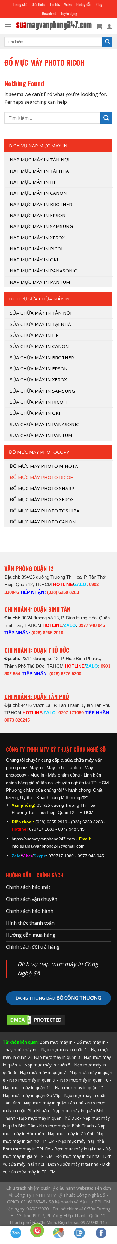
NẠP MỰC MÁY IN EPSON (38, 215)
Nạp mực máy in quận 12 (79, 1087)
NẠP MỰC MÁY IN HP (33, 182)
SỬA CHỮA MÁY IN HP (34, 335)
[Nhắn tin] (80, 1233)
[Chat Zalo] (16, 1233)
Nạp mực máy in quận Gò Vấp (32, 1095)
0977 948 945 (92, 625)
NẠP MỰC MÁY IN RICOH (37, 249)
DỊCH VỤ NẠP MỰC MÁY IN (38, 145)
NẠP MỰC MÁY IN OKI (34, 260)
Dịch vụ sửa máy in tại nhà (73, 1164)
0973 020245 (17, 720)
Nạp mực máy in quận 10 (84, 1080)
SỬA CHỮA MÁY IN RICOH (38, 402)
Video (68, 4)
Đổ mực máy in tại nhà (78, 1156)
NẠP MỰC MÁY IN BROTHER (41, 204)
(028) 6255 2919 (47, 632)
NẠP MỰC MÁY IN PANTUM (40, 282)
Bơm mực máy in (56, 1042)
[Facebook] (101, 1233)
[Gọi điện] (37, 1231)
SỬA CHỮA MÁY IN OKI (35, 413)
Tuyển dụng (69, 13)
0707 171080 (71, 712)
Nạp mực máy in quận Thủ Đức (49, 1118)
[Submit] (107, 42)
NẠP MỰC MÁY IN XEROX (37, 238)
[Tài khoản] (109, 26)
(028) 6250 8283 (63, 592)
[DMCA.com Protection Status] (36, 1019)
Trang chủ (20, 4)
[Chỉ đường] (58, 1233)
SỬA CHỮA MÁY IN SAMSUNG (42, 391)
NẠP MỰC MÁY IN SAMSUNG (41, 226)
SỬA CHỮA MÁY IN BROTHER (42, 357)
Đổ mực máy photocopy (39, 452)
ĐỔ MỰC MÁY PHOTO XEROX (42, 499)
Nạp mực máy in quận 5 (47, 1065)
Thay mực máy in (19, 1049)
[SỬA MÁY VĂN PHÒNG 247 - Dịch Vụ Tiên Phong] (54, 26)
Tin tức (55, 4)
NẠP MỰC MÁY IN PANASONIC (43, 271)
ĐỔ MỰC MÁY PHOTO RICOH (42, 477)
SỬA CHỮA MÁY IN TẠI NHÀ (40, 324)
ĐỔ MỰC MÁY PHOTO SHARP (42, 488)
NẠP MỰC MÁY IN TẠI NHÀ (39, 171)
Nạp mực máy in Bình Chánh (66, 1126)
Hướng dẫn (84, 4)
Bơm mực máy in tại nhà (78, 1149)
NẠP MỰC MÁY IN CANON (38, 193)
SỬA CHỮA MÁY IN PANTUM (41, 435)
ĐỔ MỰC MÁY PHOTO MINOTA (44, 466)
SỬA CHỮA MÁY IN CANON (39, 346)
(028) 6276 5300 (65, 673)
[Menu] (8, 26)
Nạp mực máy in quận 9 (32, 1080)
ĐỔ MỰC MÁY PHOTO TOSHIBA (45, 511)
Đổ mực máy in (91, 1042)
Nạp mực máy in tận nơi (40, 159)
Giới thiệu (38, 4)
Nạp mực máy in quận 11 (27, 1087)
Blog (99, 4)
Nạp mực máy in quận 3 (57, 1057)
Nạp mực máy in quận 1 (63, 1049)
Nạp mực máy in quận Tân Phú (53, 1103)
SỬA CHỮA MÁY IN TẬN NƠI (41, 313)
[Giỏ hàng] (99, 26)
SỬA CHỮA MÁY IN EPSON (39, 368)
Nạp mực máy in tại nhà (81, 1141)
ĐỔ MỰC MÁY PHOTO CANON (43, 522)
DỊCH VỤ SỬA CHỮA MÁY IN (39, 299)
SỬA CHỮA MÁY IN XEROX (38, 379)
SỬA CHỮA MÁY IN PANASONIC (44, 424)
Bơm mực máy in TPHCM (27, 1149)
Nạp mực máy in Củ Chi (70, 1133)
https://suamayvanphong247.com (43, 838)
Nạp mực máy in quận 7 (43, 1072)
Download (49, 13)
